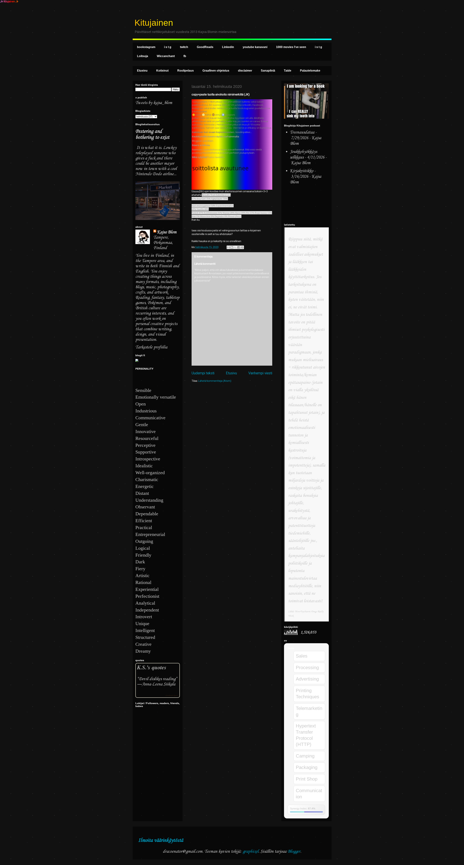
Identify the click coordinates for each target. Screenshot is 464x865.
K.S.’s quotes (151, 667)
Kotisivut (162, 70)
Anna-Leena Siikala (158, 684)
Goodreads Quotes (171, 695)
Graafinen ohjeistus (215, 70)
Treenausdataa (302, 132)
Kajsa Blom (167, 232)
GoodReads (205, 47)
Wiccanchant (166, 56)
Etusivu (142, 70)
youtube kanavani (255, 47)
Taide (287, 70)
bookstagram (146, 47)
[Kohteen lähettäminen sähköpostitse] (228, 247)
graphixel (250, 851)
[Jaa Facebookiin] (239, 247)
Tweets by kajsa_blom (153, 102)
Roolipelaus (185, 70)
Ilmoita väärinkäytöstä (160, 840)
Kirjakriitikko (301, 171)
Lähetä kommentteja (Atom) (214, 380)
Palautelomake (310, 70)
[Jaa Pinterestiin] (242, 247)
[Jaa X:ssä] (235, 247)
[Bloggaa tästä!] (232, 247)
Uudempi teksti (203, 373)
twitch (184, 47)
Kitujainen (153, 23)
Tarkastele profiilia (151, 347)
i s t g (167, 47)
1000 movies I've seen (291, 47)
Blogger (293, 851)
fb (184, 56)
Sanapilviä (268, 70)
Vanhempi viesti (260, 373)
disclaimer (245, 70)
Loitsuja (142, 56)
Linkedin (228, 47)
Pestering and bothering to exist (152, 134)
